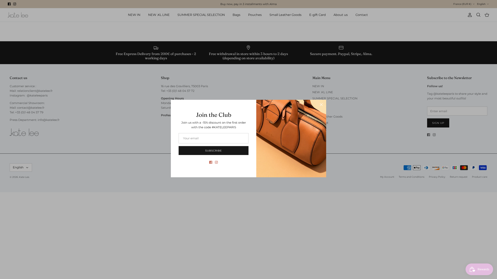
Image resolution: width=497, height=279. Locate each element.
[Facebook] (210, 162)
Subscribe (213, 150)
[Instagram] (216, 162)
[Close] (321, 104)
